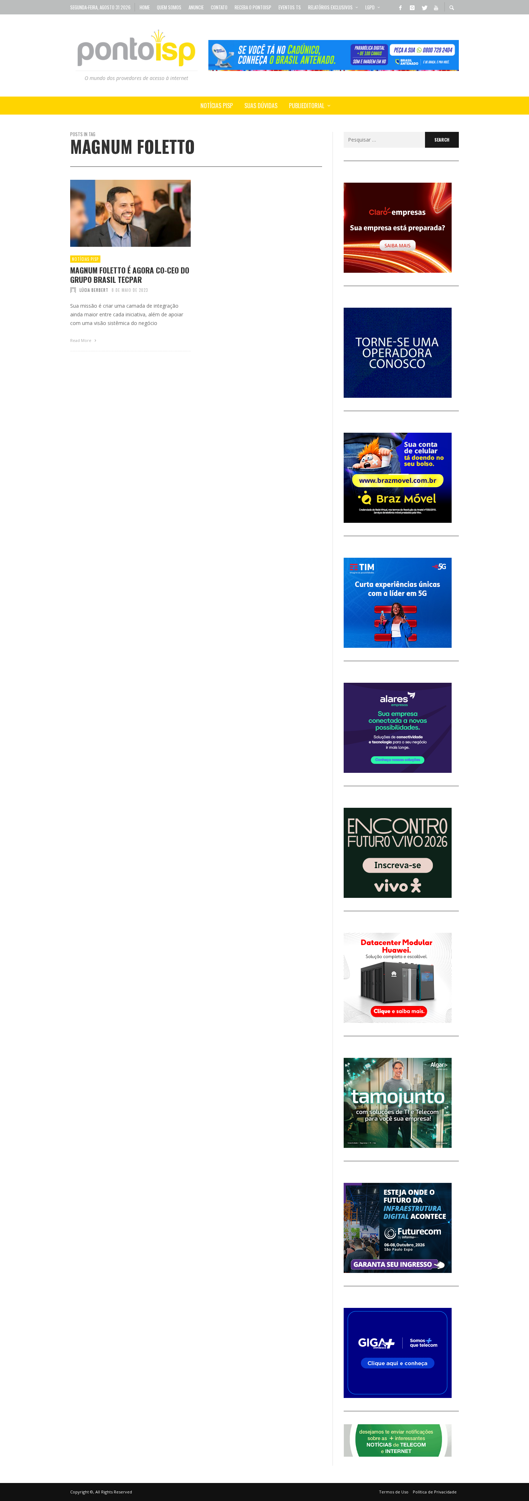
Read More (81, 340)
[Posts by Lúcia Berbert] (73, 290)
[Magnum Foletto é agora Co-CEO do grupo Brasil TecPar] (119, 213)
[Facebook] (400, 7)
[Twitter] (424, 7)
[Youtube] (435, 7)
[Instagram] (412, 7)
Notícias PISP (85, 259)
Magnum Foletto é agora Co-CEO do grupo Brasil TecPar (129, 275)
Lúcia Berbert (94, 290)
